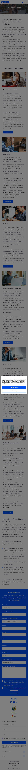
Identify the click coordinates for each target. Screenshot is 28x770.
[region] (14, 385)
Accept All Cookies (14, 387)
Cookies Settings (14, 391)
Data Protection (5, 383)
